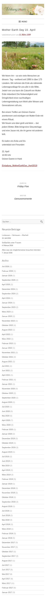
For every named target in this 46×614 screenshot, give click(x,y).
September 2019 (8, 447)
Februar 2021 (7, 380)
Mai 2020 (5, 416)
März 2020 (6, 425)
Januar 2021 (7, 384)
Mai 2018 (5, 520)
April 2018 (6, 524)
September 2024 (8, 294)
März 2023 (6, 312)
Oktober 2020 (7, 393)
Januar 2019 (7, 484)
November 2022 (8, 321)
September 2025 (8, 280)
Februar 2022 (7, 343)
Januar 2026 (7, 276)
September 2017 (8, 556)
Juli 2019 (5, 457)
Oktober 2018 (7, 497)
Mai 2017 (5, 574)
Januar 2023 (7, 316)
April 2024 (6, 298)
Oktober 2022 (7, 325)
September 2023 (8, 307)
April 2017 (6, 579)
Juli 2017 (5, 565)
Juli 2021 (5, 366)
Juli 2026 (5, 266)
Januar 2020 (7, 434)
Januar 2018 (7, 538)
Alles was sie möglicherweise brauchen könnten (21, 250)
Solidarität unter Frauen (11, 243)
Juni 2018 (6, 515)
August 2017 (7, 561)
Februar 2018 (7, 534)
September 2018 (8, 502)
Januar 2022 (7, 348)
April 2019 (6, 470)
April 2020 (6, 420)
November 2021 (8, 352)
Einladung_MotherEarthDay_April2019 (19, 165)
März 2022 (6, 339)
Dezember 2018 (8, 488)
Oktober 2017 (7, 552)
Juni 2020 (6, 411)
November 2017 (8, 547)
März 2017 (6, 583)
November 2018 (8, 493)
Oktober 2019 (7, 443)
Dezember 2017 (8, 542)
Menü (24, 22)
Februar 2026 (7, 271)
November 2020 (8, 389)
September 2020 (8, 398)
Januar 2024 (7, 303)
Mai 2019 (5, 466)
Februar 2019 (7, 479)
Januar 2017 (7, 592)
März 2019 (6, 475)
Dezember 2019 (8, 439)
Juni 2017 (6, 570)
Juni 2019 (6, 461)
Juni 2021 (6, 371)
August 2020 (7, 402)
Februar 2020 (7, 429)
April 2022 (6, 334)
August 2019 (7, 452)
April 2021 (6, 375)
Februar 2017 (7, 588)
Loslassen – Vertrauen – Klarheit (15, 235)
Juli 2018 (5, 511)
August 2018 (7, 506)
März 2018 (6, 529)
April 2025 (6, 285)
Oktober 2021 (7, 357)
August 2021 (7, 362)
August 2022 (7, 330)
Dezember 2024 (8, 289)
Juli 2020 (5, 407)
